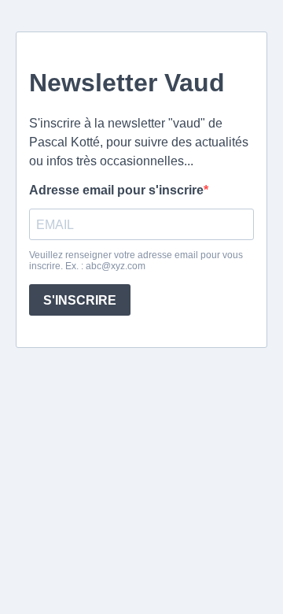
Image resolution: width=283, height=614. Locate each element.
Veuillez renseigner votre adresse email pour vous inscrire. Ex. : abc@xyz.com (136, 261)
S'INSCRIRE (79, 300)
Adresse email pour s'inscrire (116, 190)
